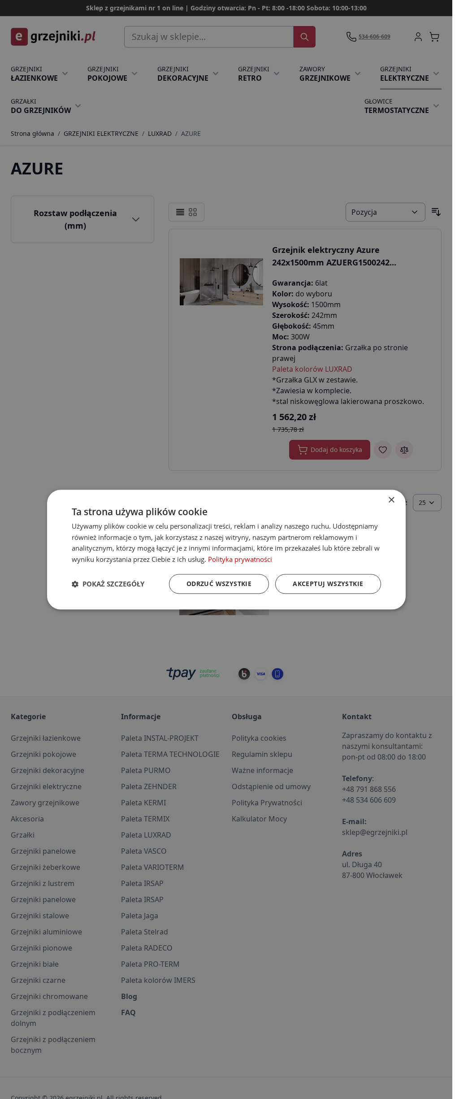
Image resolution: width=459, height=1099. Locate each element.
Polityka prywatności (240, 559)
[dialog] (226, 549)
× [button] (391, 500)
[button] (108, 584)
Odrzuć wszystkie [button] (218, 583)
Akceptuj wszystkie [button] (328, 583)
